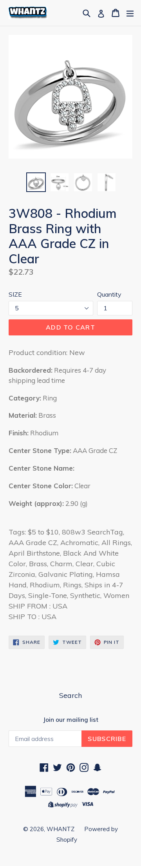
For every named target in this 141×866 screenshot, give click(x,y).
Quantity (109, 294)
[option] (36, 182)
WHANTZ (60, 829)
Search (70, 695)
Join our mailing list (70, 719)
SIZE (15, 294)
